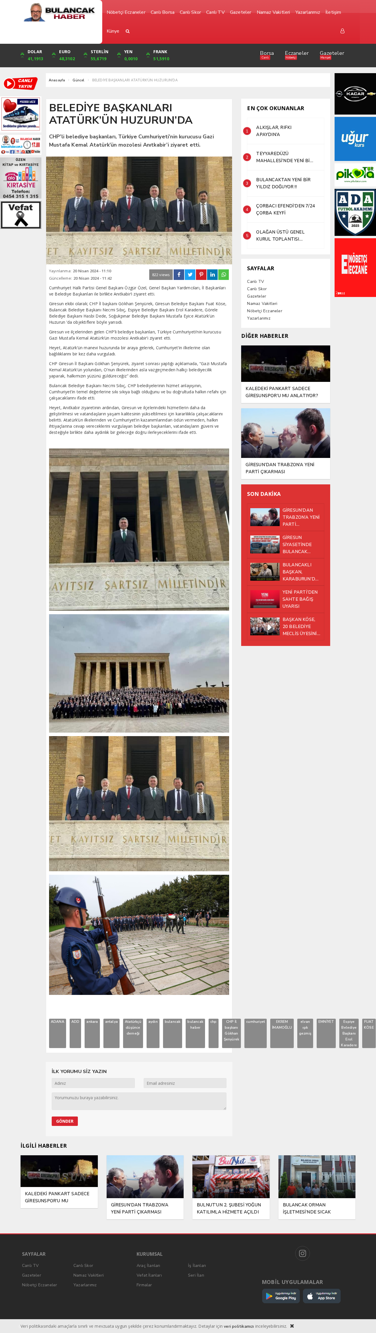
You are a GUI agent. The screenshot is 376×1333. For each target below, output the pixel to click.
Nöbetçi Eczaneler (264, 311)
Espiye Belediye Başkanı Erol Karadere (349, 1033)
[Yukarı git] (364, 1321)
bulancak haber (195, 1024)
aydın (153, 1021)
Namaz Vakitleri (262, 303)
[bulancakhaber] (59, 12)
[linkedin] (212, 274)
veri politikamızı (239, 1326)
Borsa (267, 53)
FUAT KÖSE (369, 1024)
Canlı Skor (257, 289)
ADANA (57, 1021)
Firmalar (144, 1285)
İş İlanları (197, 1265)
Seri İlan (196, 1275)
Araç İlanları (148, 1265)
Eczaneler (297, 53)
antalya (111, 1021)
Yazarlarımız (258, 318)
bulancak (173, 1021)
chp (213, 1021)
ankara (92, 1021)
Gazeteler (332, 53)
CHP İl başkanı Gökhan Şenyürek (231, 1030)
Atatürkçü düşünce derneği (133, 1027)
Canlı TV (255, 281)
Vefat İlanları (149, 1275)
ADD (75, 1021)
